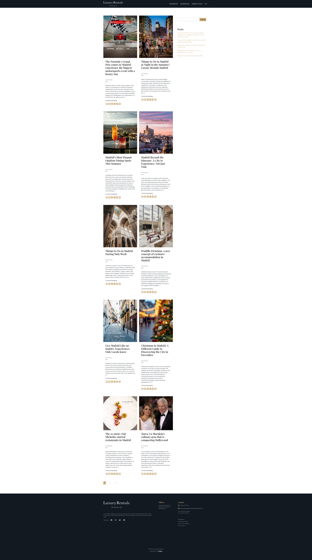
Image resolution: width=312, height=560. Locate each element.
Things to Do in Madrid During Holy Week (119, 252)
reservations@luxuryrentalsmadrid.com (191, 508)
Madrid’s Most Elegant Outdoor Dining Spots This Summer (118, 160)
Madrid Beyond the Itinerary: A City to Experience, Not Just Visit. (153, 161)
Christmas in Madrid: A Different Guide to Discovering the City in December (155, 350)
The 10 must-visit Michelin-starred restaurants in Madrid (118, 437)
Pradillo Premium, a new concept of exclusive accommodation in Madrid (155, 255)
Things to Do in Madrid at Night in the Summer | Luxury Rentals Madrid (155, 64)
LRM (106, 82)
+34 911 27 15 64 (184, 505)
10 (115, 483)
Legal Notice (181, 519)
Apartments (173, 4)
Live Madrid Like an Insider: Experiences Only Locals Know (117, 349)
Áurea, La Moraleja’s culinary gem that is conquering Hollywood (154, 437)
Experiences (184, 4)
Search (203, 19)
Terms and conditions (183, 523)
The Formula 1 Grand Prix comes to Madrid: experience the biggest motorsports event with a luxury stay (120, 68)
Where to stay (197, 4)
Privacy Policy (181, 526)
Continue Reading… (111, 100)
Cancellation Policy (183, 521)
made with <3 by (154, 551)
